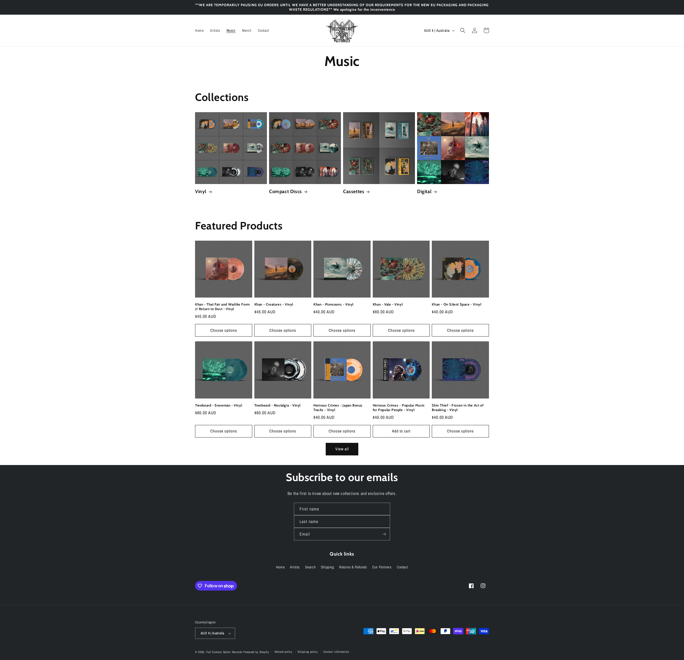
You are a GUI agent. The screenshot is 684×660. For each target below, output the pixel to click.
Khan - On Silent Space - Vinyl (456, 304)
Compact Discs (285, 191)
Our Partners (381, 567)
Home (280, 567)
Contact (402, 567)
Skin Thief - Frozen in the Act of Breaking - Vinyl (457, 407)
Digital (424, 191)
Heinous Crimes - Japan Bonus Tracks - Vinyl (338, 407)
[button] (463, 30)
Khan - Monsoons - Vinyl (333, 304)
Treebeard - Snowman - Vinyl (218, 405)
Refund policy (284, 652)
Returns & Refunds (353, 567)
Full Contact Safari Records (224, 652)
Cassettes (353, 191)
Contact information (336, 652)
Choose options (223, 330)
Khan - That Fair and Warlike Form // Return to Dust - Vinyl (222, 306)
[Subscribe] (384, 534)
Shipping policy (308, 652)
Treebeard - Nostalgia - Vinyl (277, 405)
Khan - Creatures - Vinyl (273, 304)
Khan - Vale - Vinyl (388, 304)
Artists (295, 567)
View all (342, 449)
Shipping (327, 567)
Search (310, 567)
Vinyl (201, 191)
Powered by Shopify (256, 652)
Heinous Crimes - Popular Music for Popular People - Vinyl (399, 407)
